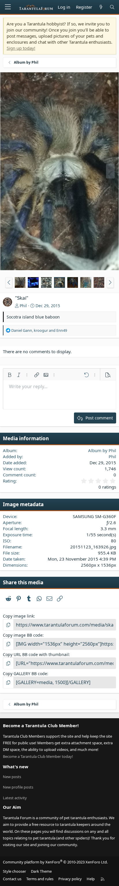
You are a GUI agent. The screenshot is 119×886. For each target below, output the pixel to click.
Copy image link (18, 616)
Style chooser (14, 871)
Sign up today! (21, 48)
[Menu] (7, 7)
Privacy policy (70, 878)
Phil (23, 305)
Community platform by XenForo (55, 862)
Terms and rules (39, 878)
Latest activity (15, 797)
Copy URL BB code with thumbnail (36, 654)
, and (39, 330)
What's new (15, 766)
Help (91, 878)
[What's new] (100, 7)
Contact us (12, 878)
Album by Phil (102, 450)
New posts (12, 776)
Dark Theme (41, 871)
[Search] (112, 7)
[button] (8, 282)
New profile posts (18, 787)
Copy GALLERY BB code (25, 673)
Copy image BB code (22, 635)
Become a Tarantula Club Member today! (38, 756)
